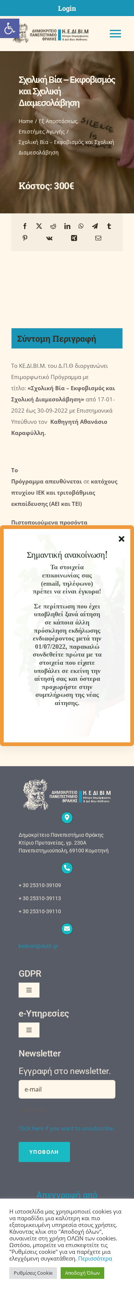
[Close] (122, 539)
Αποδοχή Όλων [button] (82, 1272)
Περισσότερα (95, 1258)
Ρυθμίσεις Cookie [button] (33, 1272)
